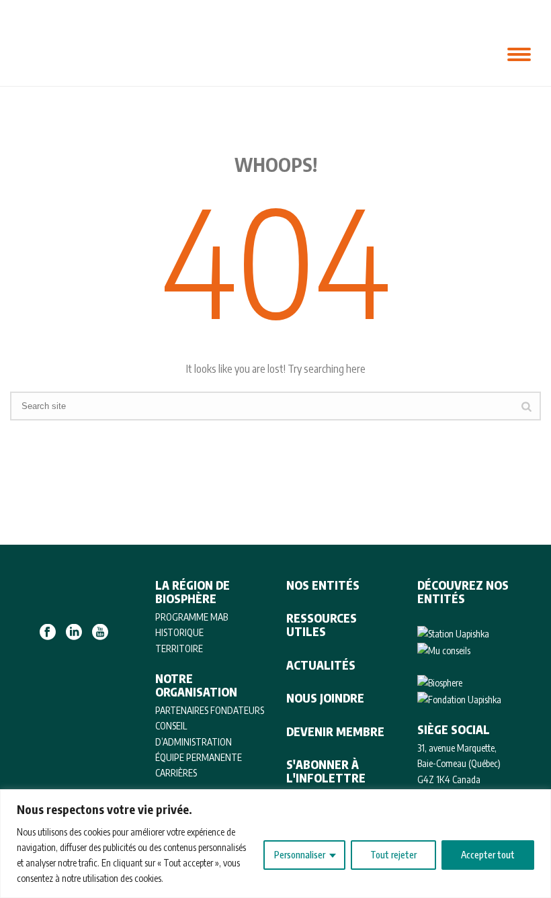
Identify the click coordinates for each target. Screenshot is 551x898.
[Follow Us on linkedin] (74, 632)
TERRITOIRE (179, 648)
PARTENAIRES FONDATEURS (209, 710)
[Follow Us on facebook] (48, 632)
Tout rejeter (393, 854)
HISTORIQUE (179, 632)
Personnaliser (299, 854)
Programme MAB (191, 617)
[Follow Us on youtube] (100, 632)
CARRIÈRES (176, 772)
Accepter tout (488, 854)
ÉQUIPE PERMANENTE (198, 757)
